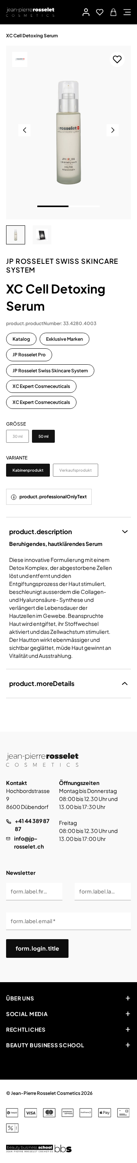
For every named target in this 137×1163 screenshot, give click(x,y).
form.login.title (37, 948)
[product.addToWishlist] (117, 59)
